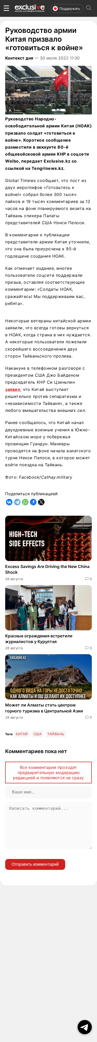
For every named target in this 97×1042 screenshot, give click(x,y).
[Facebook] (33, 502)
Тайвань (55, 734)
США (38, 734)
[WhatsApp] (25, 502)
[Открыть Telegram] (85, 1027)
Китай (22, 734)
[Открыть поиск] (89, 8)
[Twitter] (41, 502)
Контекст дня (19, 58)
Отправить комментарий (35, 864)
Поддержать (69, 8)
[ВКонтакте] (9, 502)
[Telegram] (17, 502)
